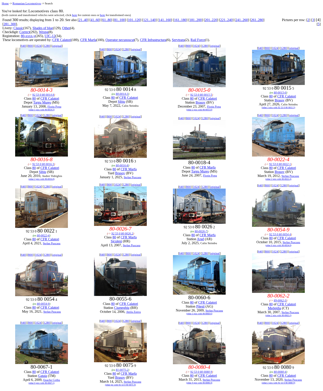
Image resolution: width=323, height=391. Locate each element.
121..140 (149, 20)
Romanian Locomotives (27, 3)
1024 (38, 45)
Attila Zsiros (133, 312)
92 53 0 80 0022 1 (280, 164)
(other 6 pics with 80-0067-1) (41, 383)
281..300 (10, 24)
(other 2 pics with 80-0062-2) (278, 315)
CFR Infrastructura (153, 40)
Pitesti (200, 306)
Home (5, 3)
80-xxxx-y (28, 36)
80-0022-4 (43, 235)
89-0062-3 (280, 300)
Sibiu (121, 101)
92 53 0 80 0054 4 (280, 234)
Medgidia (274, 308)
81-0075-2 (122, 369)
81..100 (119, 20)
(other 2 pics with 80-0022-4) (278, 179)
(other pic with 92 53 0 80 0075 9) (120, 385)
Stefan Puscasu (132, 177)
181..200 (195, 20)
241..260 (242, 20)
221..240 (226, 20)
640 (23, 45)
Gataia (42, 376)
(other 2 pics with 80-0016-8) (41, 179)
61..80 (106, 20)
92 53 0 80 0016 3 (43, 164)
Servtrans (178, 40)
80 (34, 98)
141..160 (165, 20)
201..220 (211, 20)
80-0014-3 (122, 93)
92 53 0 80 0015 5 (201, 94)
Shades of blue (43, 28)
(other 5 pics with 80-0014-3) (41, 109)
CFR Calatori (61, 40)
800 (30, 45)
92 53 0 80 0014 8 (43, 94)
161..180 (180, 20)
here (74, 15)
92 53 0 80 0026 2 (122, 233)
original (57, 45)
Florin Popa (54, 106)
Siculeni (116, 241)
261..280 (257, 20)
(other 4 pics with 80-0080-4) (199, 383)
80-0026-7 (201, 231)
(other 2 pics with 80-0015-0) (199, 109)
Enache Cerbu (51, 380)
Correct (24, 32)
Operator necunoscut (119, 40)
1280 (47, 45)
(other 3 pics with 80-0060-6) (199, 313)
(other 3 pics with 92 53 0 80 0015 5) (278, 107)
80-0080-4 (280, 371)
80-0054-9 (43, 303)
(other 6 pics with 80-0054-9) (278, 245)
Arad (200, 239)
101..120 (134, 20)
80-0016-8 (122, 165)
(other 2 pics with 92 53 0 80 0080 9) (278, 383)
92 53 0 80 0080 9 (201, 371)
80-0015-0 (280, 92)
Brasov (200, 102)
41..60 (95, 20)
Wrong (43, 32)
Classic (18, 28)
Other (66, 28)
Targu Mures (42, 102)
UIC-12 (50, 36)
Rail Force (198, 40)
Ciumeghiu (121, 308)
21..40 (83, 20)
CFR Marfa (88, 40)
